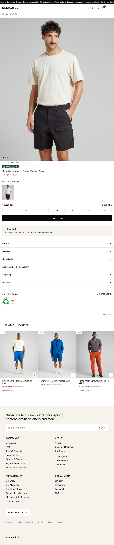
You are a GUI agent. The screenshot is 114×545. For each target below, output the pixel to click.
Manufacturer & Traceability (15, 267)
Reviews (6, 282)
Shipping (6, 274)
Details (5, 243)
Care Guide (7, 259)
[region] (57, 361)
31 (41, 210)
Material (6, 251)
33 (73, 210)
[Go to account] (97, 8)
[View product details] (19, 385)
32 (57, 210)
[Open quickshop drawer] (34, 375)
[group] (19, 361)
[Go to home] (10, 8)
